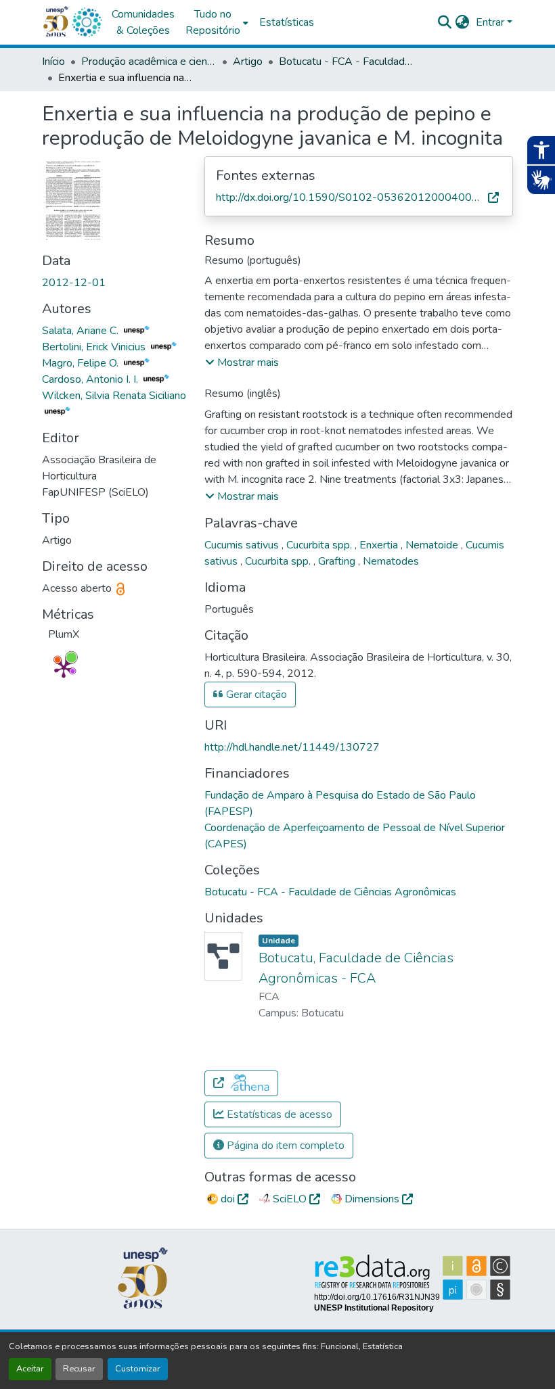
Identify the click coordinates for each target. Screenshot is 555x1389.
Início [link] (53, 61)
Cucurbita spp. (320, 545)
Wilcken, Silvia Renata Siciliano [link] (114, 395)
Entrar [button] (491, 22)
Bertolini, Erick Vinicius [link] (95, 346)
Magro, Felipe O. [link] (81, 363)
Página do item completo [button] (284, 1145)
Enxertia (380, 545)
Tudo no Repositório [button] (212, 22)
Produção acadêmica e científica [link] (149, 61)
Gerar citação (255, 694)
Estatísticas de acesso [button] (278, 1114)
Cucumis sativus (243, 545)
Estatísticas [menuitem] (286, 22)
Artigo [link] (248, 61)
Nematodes (391, 561)
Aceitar (30, 1369)
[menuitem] (216, 22)
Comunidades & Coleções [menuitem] (143, 22)
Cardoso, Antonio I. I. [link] (91, 379)
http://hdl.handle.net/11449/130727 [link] (292, 747)
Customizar (137, 1369)
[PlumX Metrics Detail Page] (63, 668)
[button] (87, 22)
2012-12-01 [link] (74, 282)
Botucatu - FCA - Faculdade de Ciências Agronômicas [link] (346, 61)
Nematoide (433, 545)
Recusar (79, 1369)
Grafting (338, 561)
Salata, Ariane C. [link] (81, 330)
